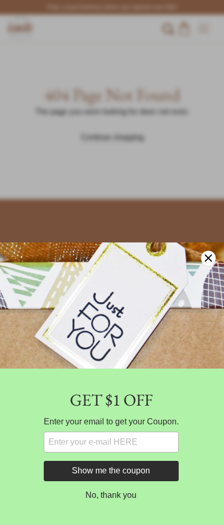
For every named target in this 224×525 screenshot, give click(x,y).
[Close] (208, 258)
